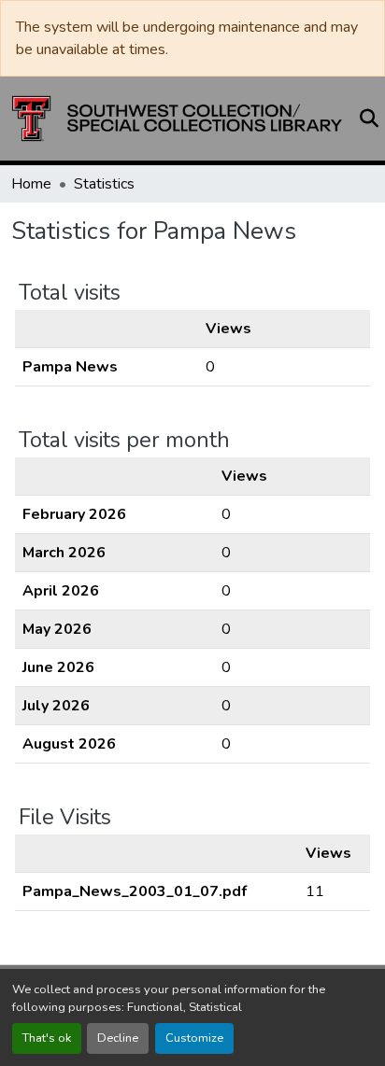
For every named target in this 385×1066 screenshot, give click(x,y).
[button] (177, 118)
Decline (117, 1038)
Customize (194, 1038)
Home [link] (31, 184)
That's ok (46, 1038)
